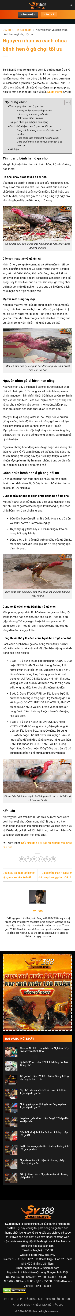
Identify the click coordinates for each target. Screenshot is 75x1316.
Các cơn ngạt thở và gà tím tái (32, 114)
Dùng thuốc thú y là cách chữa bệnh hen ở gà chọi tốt (39, 143)
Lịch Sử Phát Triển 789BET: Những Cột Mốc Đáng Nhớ (44, 1064)
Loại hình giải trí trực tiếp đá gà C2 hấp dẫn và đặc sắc (44, 1120)
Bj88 (38, 1281)
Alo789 (63, 1277)
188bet (20, 1281)
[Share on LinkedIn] (53, 859)
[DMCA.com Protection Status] (14, 1290)
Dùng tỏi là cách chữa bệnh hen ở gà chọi (38, 137)
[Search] (71, 5)
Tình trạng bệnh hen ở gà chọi (26, 106)
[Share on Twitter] (34, 859)
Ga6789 (31, 1277)
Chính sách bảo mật (30, 1299)
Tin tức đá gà (23, 30)
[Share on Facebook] (28, 859)
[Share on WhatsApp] (22, 859)
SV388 (7, 30)
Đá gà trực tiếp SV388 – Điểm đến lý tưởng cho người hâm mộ (44, 1078)
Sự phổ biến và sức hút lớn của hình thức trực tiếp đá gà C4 (43, 1092)
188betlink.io (62, 1281)
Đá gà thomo (55, 92)
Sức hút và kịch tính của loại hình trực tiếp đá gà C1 (44, 1134)
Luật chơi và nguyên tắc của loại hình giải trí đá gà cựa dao (44, 1148)
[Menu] (5, 5)
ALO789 (8, 1281)
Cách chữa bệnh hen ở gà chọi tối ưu (30, 126)
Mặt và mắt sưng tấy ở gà (30, 118)
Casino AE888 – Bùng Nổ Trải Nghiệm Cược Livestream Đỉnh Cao (44, 1050)
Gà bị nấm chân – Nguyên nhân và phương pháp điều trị (44, 1176)
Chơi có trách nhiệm (27, 1304)
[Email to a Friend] (41, 859)
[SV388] (37, 5)
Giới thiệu (9, 1299)
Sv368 (20, 1277)
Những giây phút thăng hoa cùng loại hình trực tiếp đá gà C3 (43, 1106)
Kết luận (14, 149)
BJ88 (30, 1281)
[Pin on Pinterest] (47, 859)
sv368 (47, 1285)
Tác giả (58, 1304)
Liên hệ (46, 1304)
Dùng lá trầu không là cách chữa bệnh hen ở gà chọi (39, 132)
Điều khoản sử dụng (59, 1299)
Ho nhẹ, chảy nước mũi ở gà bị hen (34, 110)
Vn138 (42, 1277)
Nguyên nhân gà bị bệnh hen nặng (28, 122)
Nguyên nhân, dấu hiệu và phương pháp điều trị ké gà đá (42, 1162)
